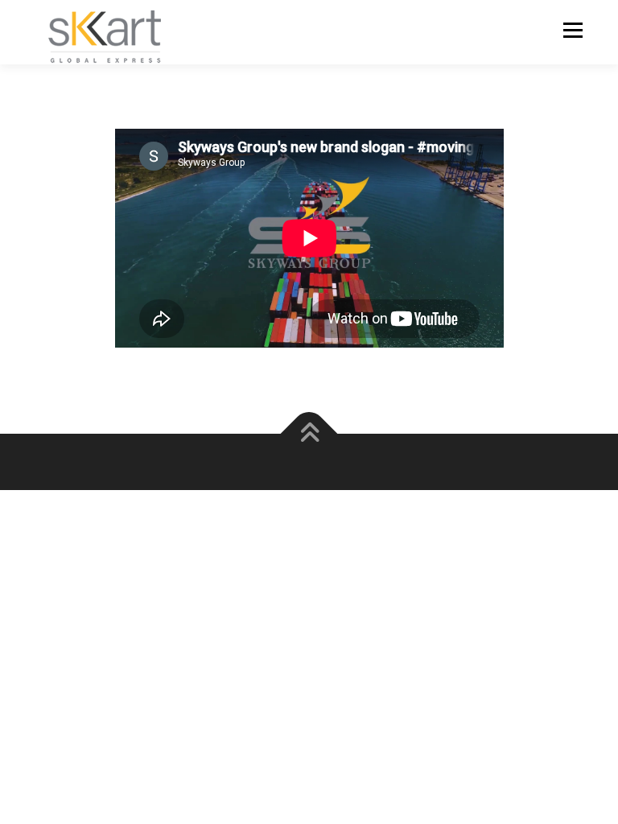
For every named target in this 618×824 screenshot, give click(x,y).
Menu (572, 30)
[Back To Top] (309, 433)
